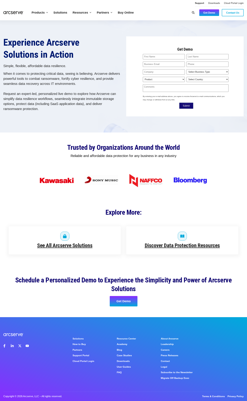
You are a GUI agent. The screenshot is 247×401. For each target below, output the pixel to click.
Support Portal (81, 355)
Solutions (60, 12)
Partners (103, 12)
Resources (80, 12)
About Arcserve (169, 338)
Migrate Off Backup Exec (175, 378)
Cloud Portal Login (234, 3)
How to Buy (79, 344)
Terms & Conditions (213, 396)
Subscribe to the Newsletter (177, 372)
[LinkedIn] (12, 345)
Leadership (167, 344)
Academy (122, 344)
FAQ (119, 372)
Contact (165, 361)
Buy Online (126, 12)
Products (38, 12)
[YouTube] (27, 345)
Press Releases (169, 355)
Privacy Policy (236, 396)
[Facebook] (5, 345)
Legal (164, 366)
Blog (119, 350)
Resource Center (126, 338)
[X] (20, 345)
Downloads (214, 3)
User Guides (124, 366)
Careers (165, 350)
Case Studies (124, 355)
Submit (186, 105)
